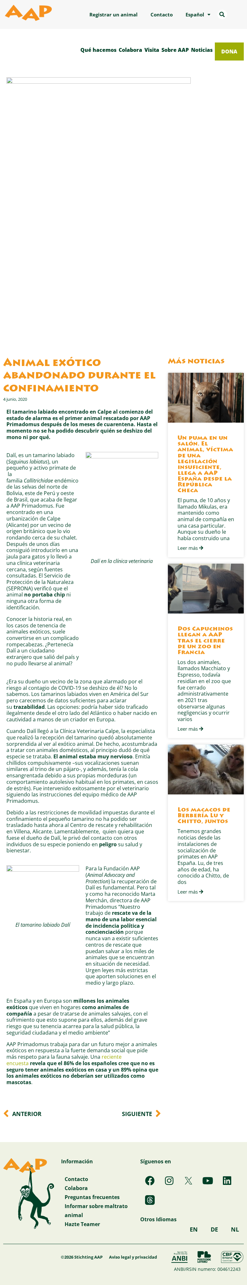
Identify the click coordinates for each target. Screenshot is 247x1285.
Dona (229, 51)
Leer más (188, 548)
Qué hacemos (98, 49)
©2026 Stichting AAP (82, 1257)
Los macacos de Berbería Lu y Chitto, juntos (204, 816)
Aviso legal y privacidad (133, 1257)
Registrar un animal (113, 14)
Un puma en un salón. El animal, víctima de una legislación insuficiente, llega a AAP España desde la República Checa (205, 465)
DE (214, 1229)
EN (194, 1229)
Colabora (130, 49)
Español (195, 14)
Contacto (162, 14)
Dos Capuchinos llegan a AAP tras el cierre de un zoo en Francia (205, 640)
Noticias (202, 49)
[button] (222, 14)
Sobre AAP (175, 49)
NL (235, 1229)
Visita (151, 49)
